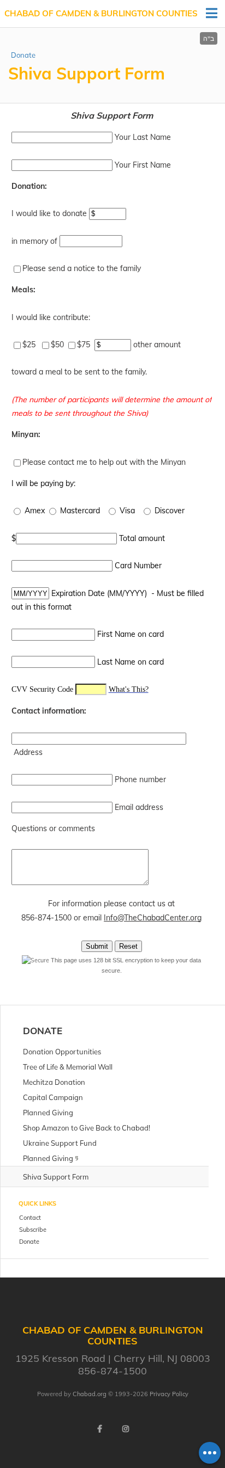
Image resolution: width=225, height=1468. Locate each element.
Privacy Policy (169, 1394)
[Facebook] (99, 1428)
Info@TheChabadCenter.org (153, 918)
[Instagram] (125, 1428)
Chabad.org (89, 1394)
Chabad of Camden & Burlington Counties (101, 13)
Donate (23, 55)
